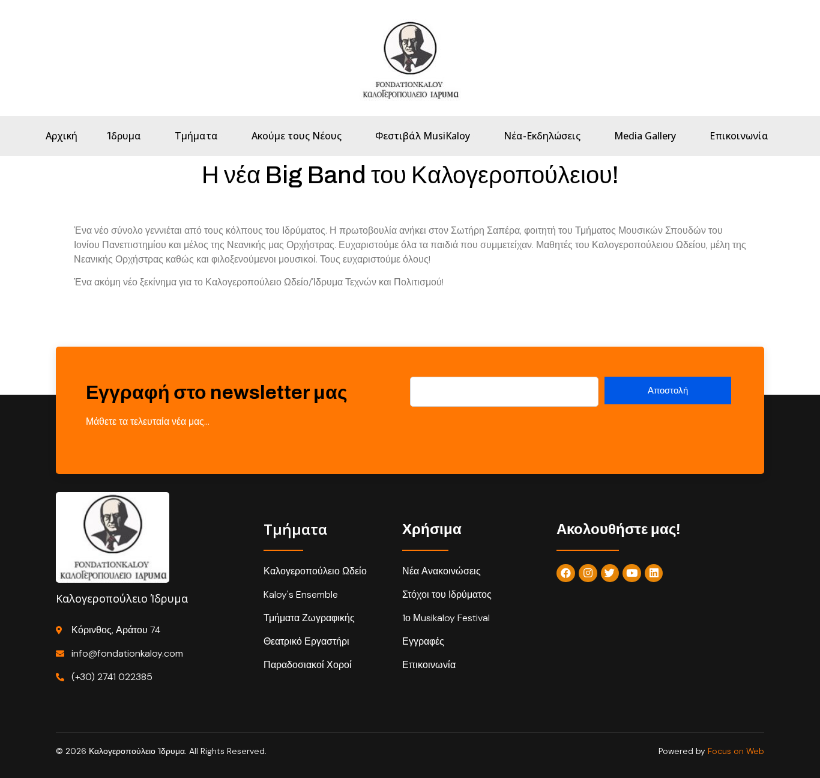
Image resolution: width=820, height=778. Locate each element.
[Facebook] (565, 573)
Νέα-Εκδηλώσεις (542, 135)
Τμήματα (196, 135)
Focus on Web (736, 751)
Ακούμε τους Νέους (297, 135)
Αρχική (61, 135)
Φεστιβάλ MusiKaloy (422, 135)
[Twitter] (610, 573)
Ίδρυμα (124, 135)
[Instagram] (588, 573)
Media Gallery (645, 135)
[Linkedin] (654, 573)
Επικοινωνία (739, 135)
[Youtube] (632, 573)
